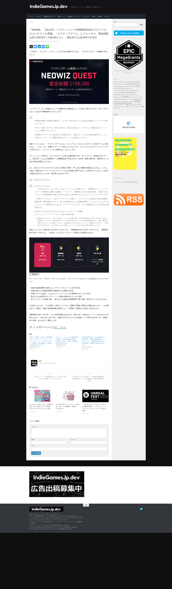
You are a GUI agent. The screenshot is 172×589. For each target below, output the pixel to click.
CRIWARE (116, 84)
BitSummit (131, 82)
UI (132, 101)
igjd (32, 41)
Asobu (125, 82)
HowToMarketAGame (120, 90)
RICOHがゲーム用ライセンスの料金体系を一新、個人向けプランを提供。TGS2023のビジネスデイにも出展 (41, 406)
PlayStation (117, 97)
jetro (135, 92)
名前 (33, 439)
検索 (115, 21)
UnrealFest (135, 104)
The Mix (130, 99)
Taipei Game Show (122, 99)
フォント (117, 108)
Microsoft (117, 95)
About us (107, 16)
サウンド (130, 106)
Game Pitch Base (126, 86)
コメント (34, 426)
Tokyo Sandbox (123, 101)
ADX (115, 82)
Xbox (118, 106)
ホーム (31, 16)
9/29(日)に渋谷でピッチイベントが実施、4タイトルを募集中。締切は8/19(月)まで (67, 406)
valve (140, 104)
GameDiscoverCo (133, 84)
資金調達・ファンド (73, 16)
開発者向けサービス (49, 16)
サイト (33, 445)
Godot (137, 86)
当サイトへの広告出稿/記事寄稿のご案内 (127, 182)
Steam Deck (132, 97)
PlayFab (132, 95)
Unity (136, 101)
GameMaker (118, 86)
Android (120, 82)
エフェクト (123, 106)
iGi (127, 90)
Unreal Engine (123, 103)
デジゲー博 (140, 106)
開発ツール (61, 16)
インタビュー (86, 16)
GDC (133, 86)
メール (73, 439)
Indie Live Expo (128, 92)
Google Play (123, 88)
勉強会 (100, 16)
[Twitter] (141, 509)
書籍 (93, 16)
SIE (121, 97)
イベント (38, 16)
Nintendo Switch (124, 94)
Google (116, 88)
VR (115, 106)
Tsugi (130, 101)
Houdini (130, 88)
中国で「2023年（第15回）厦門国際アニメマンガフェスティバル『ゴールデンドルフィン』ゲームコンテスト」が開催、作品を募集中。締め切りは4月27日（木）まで (40, 341)
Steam (125, 96)
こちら (61, 327)
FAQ (36, 305)
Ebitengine (122, 84)
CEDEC (137, 82)
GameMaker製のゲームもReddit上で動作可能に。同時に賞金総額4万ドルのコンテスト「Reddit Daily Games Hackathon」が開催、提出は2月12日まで (93, 341)
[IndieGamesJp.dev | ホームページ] (49, 6)
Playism (137, 94)
